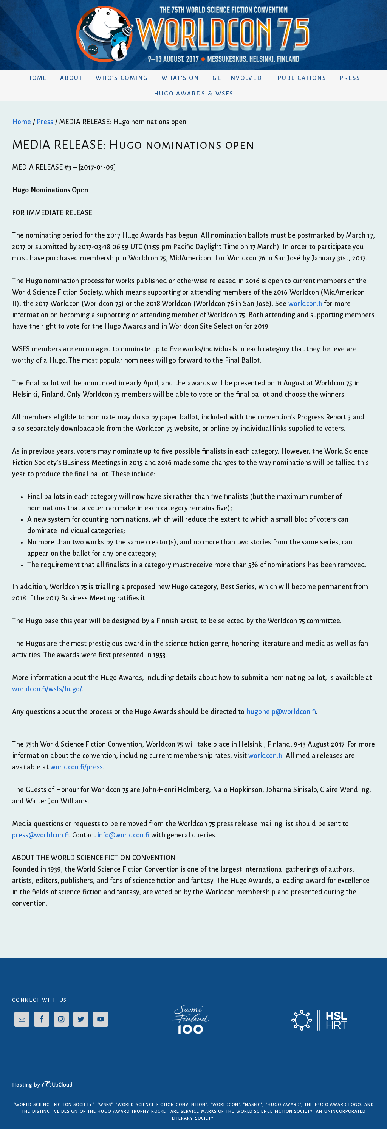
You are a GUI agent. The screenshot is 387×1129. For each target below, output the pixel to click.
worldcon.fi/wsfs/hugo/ (47, 689)
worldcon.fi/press (76, 767)
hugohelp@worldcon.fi (281, 712)
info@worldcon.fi (123, 835)
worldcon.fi (305, 303)
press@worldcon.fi (40, 835)
